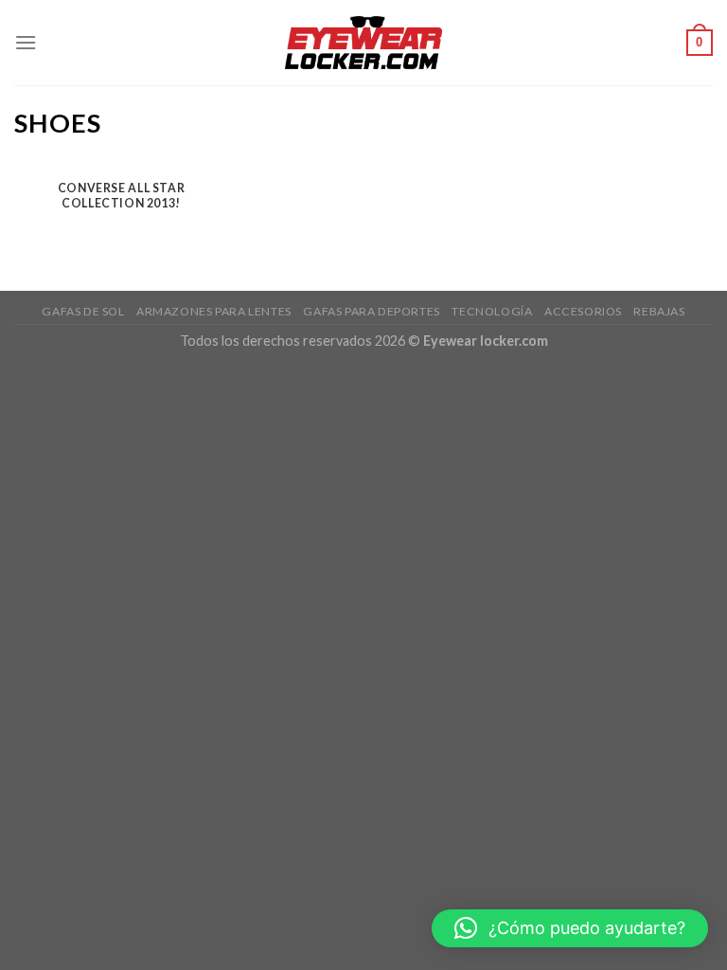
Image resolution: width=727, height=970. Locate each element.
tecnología (492, 311)
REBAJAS (658, 311)
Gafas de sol (83, 311)
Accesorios (583, 311)
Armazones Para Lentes (214, 311)
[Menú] (25, 42)
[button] (570, 928)
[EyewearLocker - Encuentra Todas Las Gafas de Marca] (364, 42)
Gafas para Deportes (371, 311)
